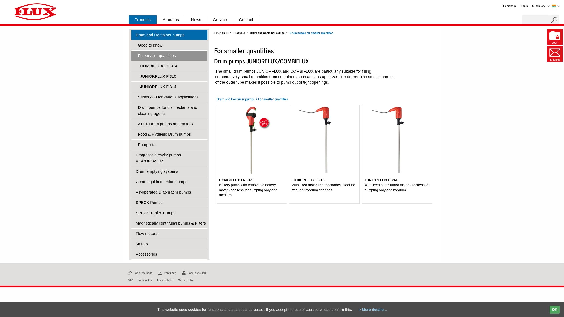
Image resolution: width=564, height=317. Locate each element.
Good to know (150, 45)
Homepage (510, 5)
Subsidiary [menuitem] (538, 5)
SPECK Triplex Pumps (155, 213)
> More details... (373, 310)
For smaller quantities (157, 55)
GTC (130, 280)
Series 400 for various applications (168, 97)
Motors (142, 244)
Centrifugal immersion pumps (161, 182)
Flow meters (146, 233)
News (196, 20)
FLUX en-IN (221, 33)
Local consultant (197, 273)
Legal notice (145, 280)
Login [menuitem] (524, 5)
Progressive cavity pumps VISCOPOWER (158, 158)
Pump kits (146, 144)
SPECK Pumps (149, 202)
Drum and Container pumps (160, 35)
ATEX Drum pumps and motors (165, 124)
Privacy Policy (165, 280)
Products (143, 20)
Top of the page (143, 273)
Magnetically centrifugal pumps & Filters (171, 223)
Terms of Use (186, 280)
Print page (170, 273)
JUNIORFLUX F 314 (158, 87)
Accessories (146, 254)
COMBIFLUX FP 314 (158, 66)
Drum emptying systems (157, 171)
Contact (246, 20)
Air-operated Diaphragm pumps (163, 192)
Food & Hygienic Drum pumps (164, 134)
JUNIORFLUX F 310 (158, 76)
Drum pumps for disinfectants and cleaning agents (167, 110)
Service (220, 20)
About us (171, 20)
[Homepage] (35, 11)
